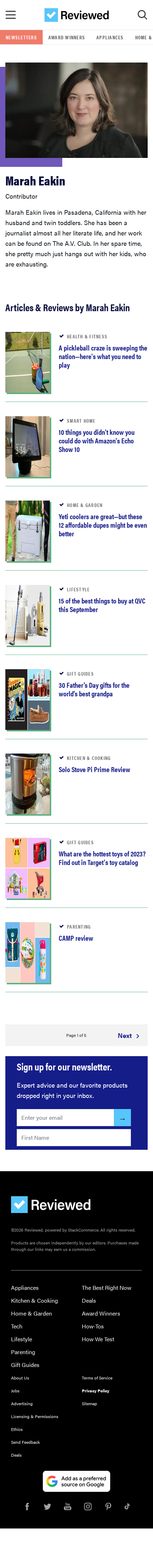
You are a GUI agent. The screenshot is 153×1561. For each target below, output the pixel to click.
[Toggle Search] (142, 15)
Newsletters (21, 37)
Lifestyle (21, 1339)
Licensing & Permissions (34, 1416)
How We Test (98, 1339)
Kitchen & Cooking (34, 1300)
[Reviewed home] (76, 15)
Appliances (110, 37)
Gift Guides (25, 1365)
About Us (20, 1377)
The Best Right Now (106, 1287)
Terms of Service (97, 1377)
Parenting (23, 1352)
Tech (16, 1326)
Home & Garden (31, 1313)
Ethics (17, 1429)
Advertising (22, 1403)
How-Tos (93, 1326)
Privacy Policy (95, 1390)
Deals (89, 1300)
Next (125, 1035)
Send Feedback (25, 1442)
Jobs (15, 1390)
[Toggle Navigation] (11, 15)
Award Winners (66, 37)
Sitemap (89, 1403)
